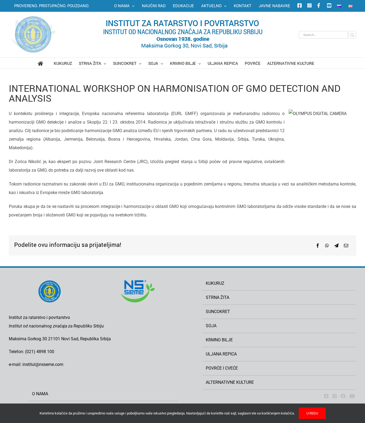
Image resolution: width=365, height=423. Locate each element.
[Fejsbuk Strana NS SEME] (326, 396)
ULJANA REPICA (221, 354)
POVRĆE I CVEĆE (222, 368)
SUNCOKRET (218, 311)
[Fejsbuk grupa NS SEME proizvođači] (318, 6)
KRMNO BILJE (219, 339)
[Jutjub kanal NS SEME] (328, 6)
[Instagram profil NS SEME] (308, 6)
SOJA (211, 325)
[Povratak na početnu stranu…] (45, 63)
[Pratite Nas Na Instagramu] (334, 396)
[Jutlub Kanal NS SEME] (352, 396)
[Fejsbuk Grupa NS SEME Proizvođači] (343, 396)
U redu (312, 413)
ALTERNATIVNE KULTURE (230, 382)
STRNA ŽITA (217, 297)
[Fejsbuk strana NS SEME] (299, 6)
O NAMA (40, 393)
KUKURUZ (215, 283)
